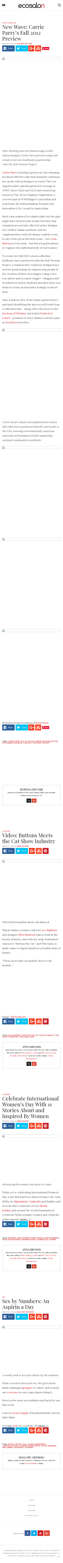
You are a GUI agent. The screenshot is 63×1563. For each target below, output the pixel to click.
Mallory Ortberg (25, 1312)
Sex (3, 1297)
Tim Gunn (23, 1037)
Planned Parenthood (29, 1446)
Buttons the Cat (30, 1035)
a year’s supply (19, 1413)
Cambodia (35, 1201)
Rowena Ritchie (24, 44)
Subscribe (31, 1510)
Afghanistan (20, 1201)
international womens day (34, 1240)
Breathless (11, 322)
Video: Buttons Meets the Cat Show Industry (28, 838)
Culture (6, 831)
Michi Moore (18, 1016)
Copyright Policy (31, 1516)
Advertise (31, 1505)
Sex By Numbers (48, 1446)
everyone (12, 1392)
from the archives (11, 1240)
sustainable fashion (12, 743)
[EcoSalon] (31, 5)
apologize (27, 1387)
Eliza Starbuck (27, 934)
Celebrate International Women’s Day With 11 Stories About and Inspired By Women (30, 1107)
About (31, 1500)
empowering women (26, 1238)
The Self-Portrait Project (36, 743)
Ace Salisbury (49, 930)
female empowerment (48, 1238)
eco (22, 741)
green (39, 741)
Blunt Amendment (37, 1444)
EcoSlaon (30, 741)
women (52, 1240)
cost (15, 1425)
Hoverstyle (42, 722)
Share (10, 48)
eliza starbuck (46, 1035)
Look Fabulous (9, 23)
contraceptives (10, 1446)
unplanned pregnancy (13, 1447)
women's (29, 1447)
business (12, 1238)
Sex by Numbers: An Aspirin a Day (25, 1303)
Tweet (23, 48)
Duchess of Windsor (14, 313)
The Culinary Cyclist (30, 1053)
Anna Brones (23, 846)
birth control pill (17, 1444)
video (32, 1037)
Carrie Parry (9, 172)
